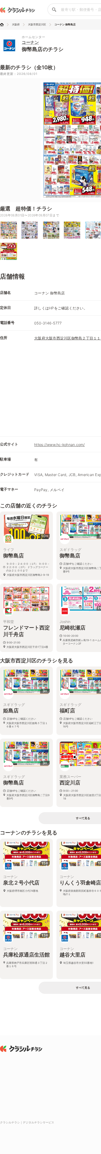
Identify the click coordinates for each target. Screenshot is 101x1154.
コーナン (30, 42)
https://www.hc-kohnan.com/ (59, 444)
